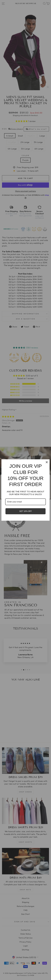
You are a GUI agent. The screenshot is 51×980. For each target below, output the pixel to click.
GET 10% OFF (25, 511)
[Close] (47, 462)
